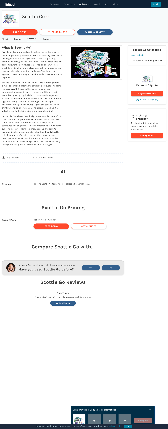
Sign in (156, 4)
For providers (69, 4)
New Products (137, 55)
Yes (90, 267)
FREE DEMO (20, 32)
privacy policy (115, 426)
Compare (143, 420)
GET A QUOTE (88, 226)
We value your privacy (149, 100)
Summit (97, 4)
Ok (128, 426)
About (115, 4)
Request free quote (147, 94)
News (107, 4)
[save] (47, 17)
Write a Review (63, 303)
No (110, 267)
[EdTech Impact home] (10, 4)
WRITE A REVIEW (95, 32)
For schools (54, 4)
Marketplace (84, 4)
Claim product (147, 135)
